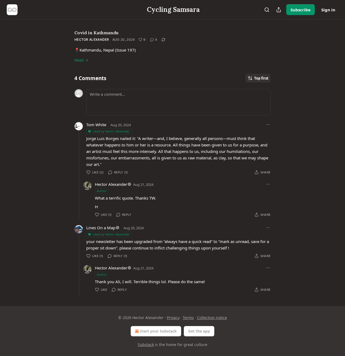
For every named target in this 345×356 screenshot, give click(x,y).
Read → (81, 60)
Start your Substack (158, 331)
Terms (188, 317)
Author (102, 191)
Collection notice (212, 317)
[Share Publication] (278, 9)
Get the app (199, 331)
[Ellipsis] (268, 124)
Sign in (328, 9)
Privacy (173, 317)
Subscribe (300, 9)
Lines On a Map (100, 227)
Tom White (96, 124)
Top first (261, 78)
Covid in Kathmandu (96, 32)
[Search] (266, 9)
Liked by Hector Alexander (111, 131)
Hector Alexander (91, 39)
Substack (146, 344)
